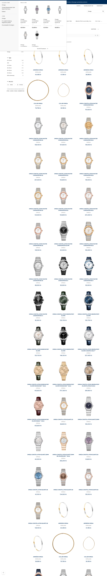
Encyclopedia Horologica (8, 25)
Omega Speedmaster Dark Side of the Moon (8, 8)
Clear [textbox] (95, 35)
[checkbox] (15, 52)
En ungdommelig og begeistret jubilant (7, 21)
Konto (78, 5)
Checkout (100, 5)
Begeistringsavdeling (83, 21)
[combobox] (96, 11)
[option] (9, 5)
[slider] (8, 89)
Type (10, 58)
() (88, 5)
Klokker (4, 11)
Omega (3, 5)
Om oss (97, 21)
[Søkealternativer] (98, 35)
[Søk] (103, 11)
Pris (11, 81)
